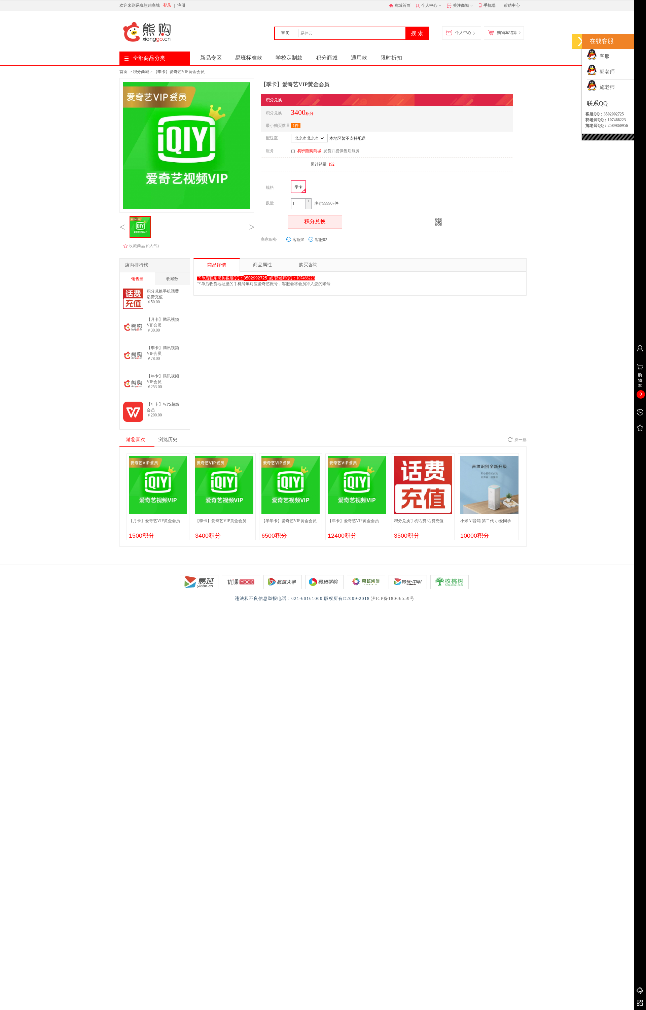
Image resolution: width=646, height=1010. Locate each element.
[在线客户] (580, 41)
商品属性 (262, 264)
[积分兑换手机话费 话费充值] (133, 291)
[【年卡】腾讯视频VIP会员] (133, 375)
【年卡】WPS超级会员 (163, 407)
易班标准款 (248, 58)
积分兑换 (315, 221)
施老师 (606, 87)
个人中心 (428, 5)
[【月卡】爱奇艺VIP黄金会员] (158, 482)
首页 (123, 71)
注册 (181, 5)
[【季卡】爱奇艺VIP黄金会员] (224, 482)
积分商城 (326, 58)
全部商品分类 (149, 58)
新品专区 (211, 58)
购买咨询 (308, 264)
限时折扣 (391, 58)
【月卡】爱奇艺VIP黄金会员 (154, 520)
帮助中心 (512, 5)
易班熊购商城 (309, 150)
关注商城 (460, 5)
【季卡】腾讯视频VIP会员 (163, 350)
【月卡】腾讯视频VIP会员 (163, 322)
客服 (603, 56)
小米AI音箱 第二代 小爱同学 (485, 520)
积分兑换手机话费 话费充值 (163, 294)
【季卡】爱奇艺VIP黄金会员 (179, 71)
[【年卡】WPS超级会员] (133, 404)
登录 (167, 5)
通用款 (359, 58)
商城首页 (402, 5)
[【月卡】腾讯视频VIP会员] (133, 319)
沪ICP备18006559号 (393, 598)
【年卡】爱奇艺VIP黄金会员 (353, 520)
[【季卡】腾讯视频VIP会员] (133, 347)
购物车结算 (507, 32)
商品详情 (216, 265)
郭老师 (606, 71)
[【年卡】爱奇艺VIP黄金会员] (357, 482)
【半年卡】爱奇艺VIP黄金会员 (289, 520)
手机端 (489, 5)
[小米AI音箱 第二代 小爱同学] (489, 482)
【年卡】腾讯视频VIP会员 (163, 379)
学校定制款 (289, 58)
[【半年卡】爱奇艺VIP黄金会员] (290, 482)
